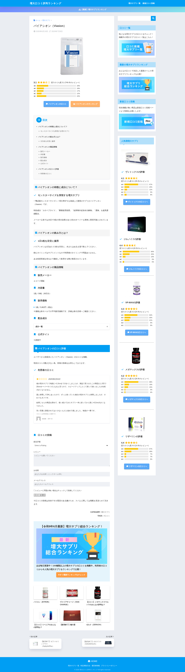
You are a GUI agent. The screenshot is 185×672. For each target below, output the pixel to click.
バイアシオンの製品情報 (47, 147)
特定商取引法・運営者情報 (90, 666)
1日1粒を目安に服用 (47, 141)
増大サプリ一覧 (134, 3)
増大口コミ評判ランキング (45, 3)
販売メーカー (45, 151)
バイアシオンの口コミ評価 (48, 169)
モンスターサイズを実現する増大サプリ (54, 131)
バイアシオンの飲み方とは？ (49, 137)
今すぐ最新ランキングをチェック (71, 575)
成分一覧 (39, 327)
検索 (153, 18)
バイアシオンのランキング (87, 104)
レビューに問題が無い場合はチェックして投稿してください (58, 490)
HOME (93, 661)
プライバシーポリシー (109, 666)
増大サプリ (105, 512)
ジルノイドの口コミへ (138, 269)
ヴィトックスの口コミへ (138, 202)
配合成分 (43, 160)
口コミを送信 (39, 495)
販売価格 (43, 157)
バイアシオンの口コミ (57, 104)
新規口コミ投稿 (149, 3)
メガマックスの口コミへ (138, 399)
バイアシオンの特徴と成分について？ (52, 126)
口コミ (107, 516)
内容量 (42, 154)
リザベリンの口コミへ (138, 466)
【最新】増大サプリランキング (93, 9)
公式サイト (44, 163)
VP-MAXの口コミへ (138, 332)
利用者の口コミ (46, 173)
